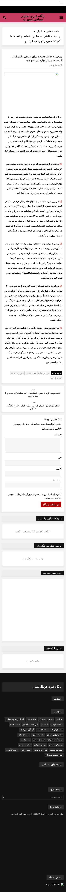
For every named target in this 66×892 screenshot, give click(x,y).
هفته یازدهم (56, 378)
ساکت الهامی (56, 724)
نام (59, 458)
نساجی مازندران (46, 719)
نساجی (59, 719)
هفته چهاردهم (56, 729)
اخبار (39, 31)
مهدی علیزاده (40, 745)
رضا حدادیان (24, 734)
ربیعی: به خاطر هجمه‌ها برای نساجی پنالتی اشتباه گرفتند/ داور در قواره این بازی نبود (36, 58)
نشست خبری (38, 734)
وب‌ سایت (57, 479)
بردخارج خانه (43, 373)
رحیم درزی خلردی (54, 734)
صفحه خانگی (53, 31)
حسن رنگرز (26, 750)
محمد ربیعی (31, 373)
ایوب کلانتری (11, 750)
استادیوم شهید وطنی (15, 719)
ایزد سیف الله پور (30, 724)
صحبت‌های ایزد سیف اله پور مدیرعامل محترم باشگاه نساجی (33, 407)
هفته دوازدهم (39, 739)
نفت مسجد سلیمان (54, 755)
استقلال (44, 724)
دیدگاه (58, 435)
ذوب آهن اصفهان (55, 739)
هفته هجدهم (42, 729)
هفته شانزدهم (56, 750)
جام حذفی (31, 719)
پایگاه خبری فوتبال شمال (46, 686)
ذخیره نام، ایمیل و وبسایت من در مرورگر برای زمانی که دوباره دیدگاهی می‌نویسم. (34, 496)
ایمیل (58, 469)
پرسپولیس (25, 739)
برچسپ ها (56, 373)
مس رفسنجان (17, 373)
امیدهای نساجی (55, 745)
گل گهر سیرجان (27, 729)
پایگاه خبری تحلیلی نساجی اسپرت (33, 17)
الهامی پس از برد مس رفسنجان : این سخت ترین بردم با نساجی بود (33, 394)
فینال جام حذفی (40, 750)
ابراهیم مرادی (25, 745)
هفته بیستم (15, 724)
